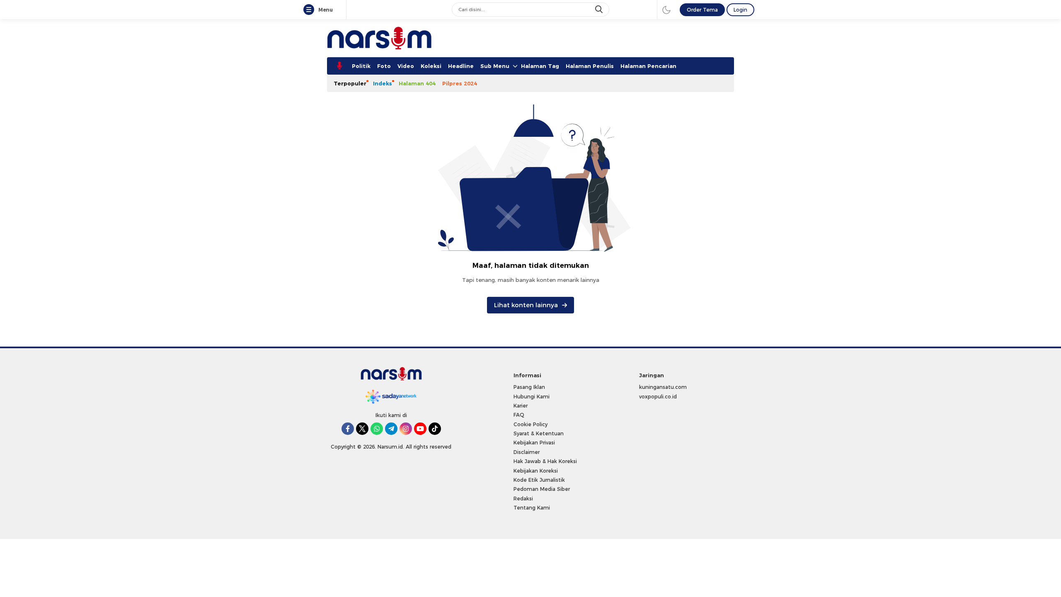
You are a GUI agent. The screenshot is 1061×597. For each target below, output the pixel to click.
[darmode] (666, 9)
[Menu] (310, 10)
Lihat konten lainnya (526, 305)
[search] (599, 9)
